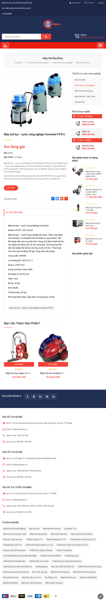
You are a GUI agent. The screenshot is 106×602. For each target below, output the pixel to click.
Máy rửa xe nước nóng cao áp (16, 572)
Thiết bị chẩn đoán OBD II (50, 556)
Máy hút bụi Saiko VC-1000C (21, 373)
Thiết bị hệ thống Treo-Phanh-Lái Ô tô (72, 545)
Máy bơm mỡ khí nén (88, 577)
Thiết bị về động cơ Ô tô (56, 539)
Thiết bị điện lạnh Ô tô (12, 545)
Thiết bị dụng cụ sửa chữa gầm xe (17, 567)
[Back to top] (100, 596)
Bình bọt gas (34, 529)
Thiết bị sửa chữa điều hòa (14, 561)
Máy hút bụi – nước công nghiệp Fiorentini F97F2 (31, 308)
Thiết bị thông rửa (64, 550)
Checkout (90, 3)
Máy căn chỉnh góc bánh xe (62, 567)
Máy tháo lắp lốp (39, 572)
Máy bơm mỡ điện (10, 583)
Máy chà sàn (80, 80)
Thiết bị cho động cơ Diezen (40, 550)
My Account (76, 3)
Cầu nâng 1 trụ (70, 529)
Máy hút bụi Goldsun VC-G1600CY (57, 373)
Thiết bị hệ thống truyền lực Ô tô (39, 545)
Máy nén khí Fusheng (51, 529)
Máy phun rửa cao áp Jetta (14, 534)
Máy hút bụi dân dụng (84, 91)
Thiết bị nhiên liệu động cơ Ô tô (83, 539)
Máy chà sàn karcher (38, 534)
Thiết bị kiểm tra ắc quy (39, 561)
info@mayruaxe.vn (16, 429)
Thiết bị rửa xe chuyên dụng (89, 567)
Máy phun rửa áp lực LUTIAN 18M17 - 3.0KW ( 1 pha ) (94, 192)
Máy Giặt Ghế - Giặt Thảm (85, 96)
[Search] (46, 37)
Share (53, 199)
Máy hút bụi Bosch (10, 577)
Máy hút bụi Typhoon (54, 583)
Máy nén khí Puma (68, 577)
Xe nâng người (42, 567)
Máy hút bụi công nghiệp (85, 85)
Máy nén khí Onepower (60, 572)
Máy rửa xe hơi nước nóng (84, 572)
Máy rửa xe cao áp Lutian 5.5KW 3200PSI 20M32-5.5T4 (94, 174)
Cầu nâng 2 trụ (51, 577)
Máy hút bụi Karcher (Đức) (81, 534)
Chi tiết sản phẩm (14, 212)
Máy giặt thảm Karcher (12, 539)
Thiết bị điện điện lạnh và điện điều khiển (20, 556)
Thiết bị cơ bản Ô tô (34, 539)
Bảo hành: (9, 157)
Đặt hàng (11, 188)
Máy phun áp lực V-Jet (31, 577)
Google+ (61, 199)
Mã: (5, 153)
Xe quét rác (80, 102)
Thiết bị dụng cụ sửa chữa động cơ (66, 561)
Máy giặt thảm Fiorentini (31, 583)
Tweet (57, 199)
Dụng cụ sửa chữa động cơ (14, 550)
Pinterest (66, 199)
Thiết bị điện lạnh (71, 556)
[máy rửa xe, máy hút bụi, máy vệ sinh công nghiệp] (52, 24)
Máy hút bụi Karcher (59, 534)
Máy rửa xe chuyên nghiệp (14, 529)
